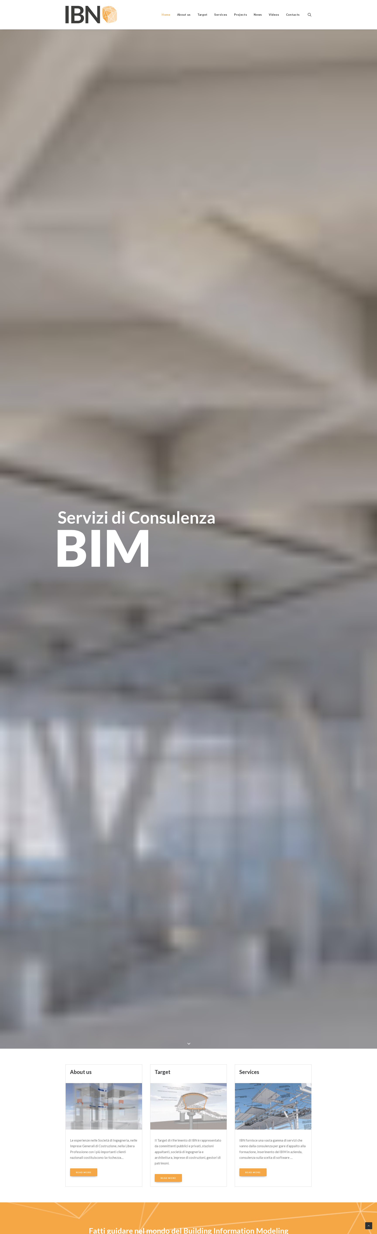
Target (202, 14)
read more (83, 1172)
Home (166, 14)
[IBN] (91, 14)
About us (184, 14)
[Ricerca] (310, 14)
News (258, 14)
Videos (274, 14)
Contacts (293, 14)
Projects (240, 14)
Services (220, 14)
